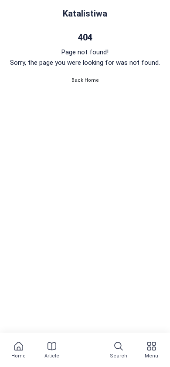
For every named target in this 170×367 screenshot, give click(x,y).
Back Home (85, 80)
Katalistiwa (85, 13)
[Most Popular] (84, 350)
